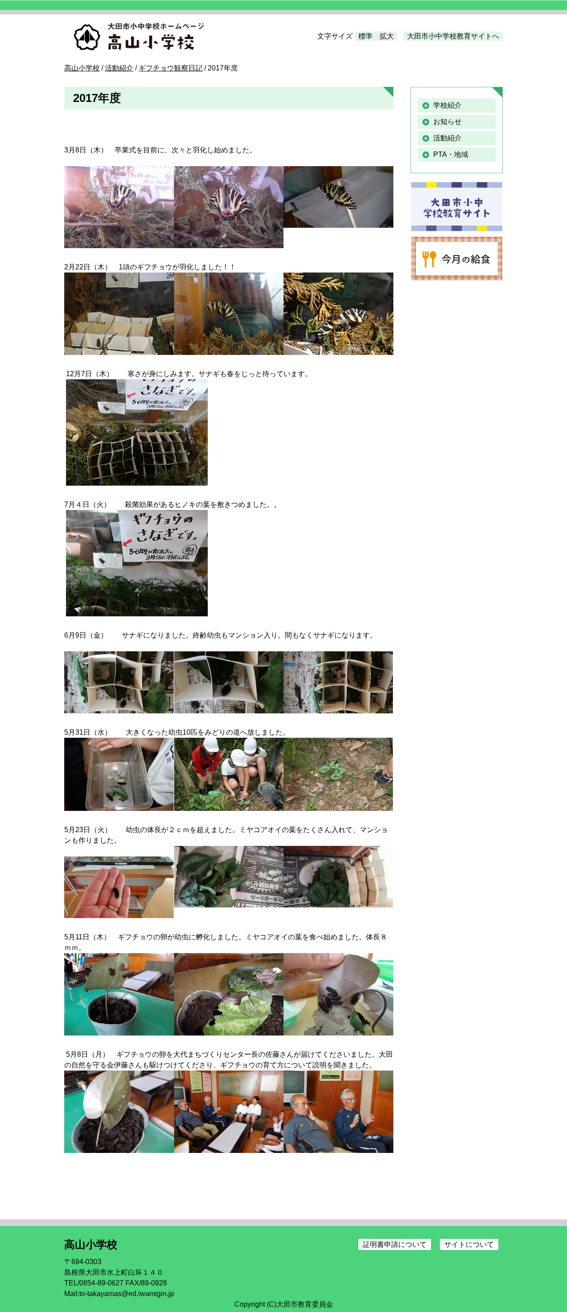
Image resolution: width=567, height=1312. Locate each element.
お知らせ (447, 121)
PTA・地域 (450, 154)
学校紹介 (447, 105)
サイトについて (469, 1244)
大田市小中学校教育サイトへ (453, 36)
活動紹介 (447, 138)
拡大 (387, 36)
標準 (365, 36)
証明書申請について (395, 1244)
